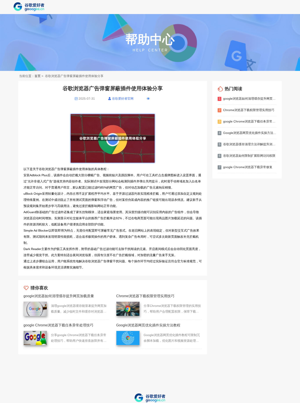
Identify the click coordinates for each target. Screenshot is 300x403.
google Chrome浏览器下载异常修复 (246, 167)
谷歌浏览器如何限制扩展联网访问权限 (247, 155)
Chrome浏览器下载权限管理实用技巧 (247, 110)
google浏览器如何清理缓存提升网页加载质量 (248, 98)
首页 (37, 76)
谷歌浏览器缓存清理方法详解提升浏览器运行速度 (248, 144)
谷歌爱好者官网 (123, 98)
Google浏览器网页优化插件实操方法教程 (248, 133)
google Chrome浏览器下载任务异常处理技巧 (248, 121)
